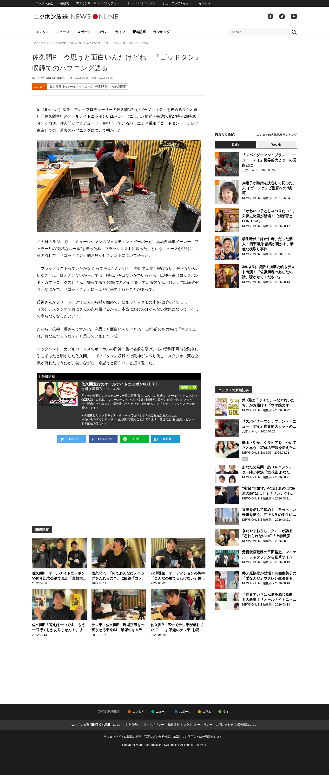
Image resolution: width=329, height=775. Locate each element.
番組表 (64, 3)
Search (294, 32)
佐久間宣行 (119, 86)
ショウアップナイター (177, 3)
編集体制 (173, 724)
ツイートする (71, 439)
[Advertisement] (256, 85)
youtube (294, 16)
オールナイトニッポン (141, 3)
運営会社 (134, 724)
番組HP (188, 386)
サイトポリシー (154, 724)
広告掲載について (248, 724)
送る (134, 439)
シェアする (103, 439)
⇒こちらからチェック (162, 415)
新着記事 (139, 32)
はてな (165, 439)
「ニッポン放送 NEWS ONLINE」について (97, 724)
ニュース (63, 32)
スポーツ (84, 32)
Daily (235, 144)
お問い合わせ (224, 724)
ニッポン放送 (44, 3)
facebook (270, 16)
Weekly (276, 144)
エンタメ (42, 32)
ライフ (120, 32)
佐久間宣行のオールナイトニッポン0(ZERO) (79, 86)
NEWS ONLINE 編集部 (51, 77)
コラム (103, 32)
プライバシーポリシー (197, 724)
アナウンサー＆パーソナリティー (97, 3)
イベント (205, 3)
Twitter (282, 16)
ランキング (161, 32)
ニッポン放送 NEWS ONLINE (85, 16)
